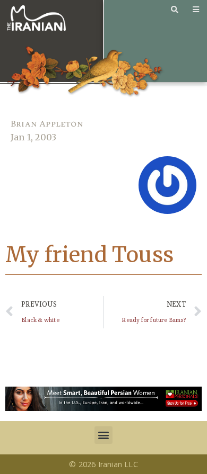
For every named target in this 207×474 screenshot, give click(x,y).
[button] (103, 435)
